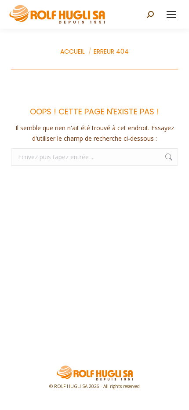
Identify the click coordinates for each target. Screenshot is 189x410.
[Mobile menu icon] (171, 14)
